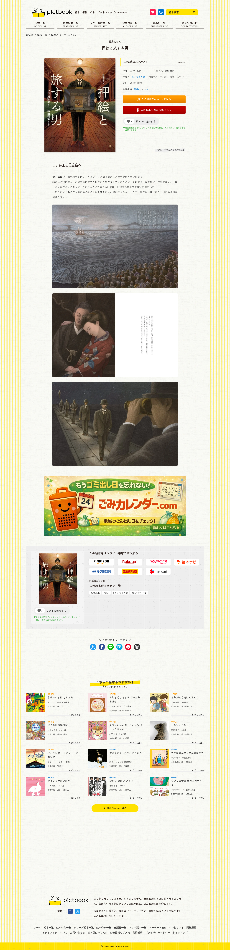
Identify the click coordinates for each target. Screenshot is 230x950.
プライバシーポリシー (157, 932)
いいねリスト (176, 927)
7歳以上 (137, 89)
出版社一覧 (159, 23)
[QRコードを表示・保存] (137, 647)
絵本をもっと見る (117, 808)
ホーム (37, 927)
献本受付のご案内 (97, 932)
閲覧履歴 (191, 927)
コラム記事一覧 (137, 927)
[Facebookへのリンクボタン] (70, 911)
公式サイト (138, 592)
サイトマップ (180, 932)
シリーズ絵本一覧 (100, 23)
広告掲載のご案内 (120, 932)
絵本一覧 (40, 23)
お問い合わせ (189, 23)
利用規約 (138, 932)
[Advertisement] (115, 849)
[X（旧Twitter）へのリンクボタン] (77, 911)
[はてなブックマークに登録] (119, 647)
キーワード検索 (157, 927)
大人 (146, 89)
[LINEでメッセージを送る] (110, 647)
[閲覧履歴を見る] (161, 12)
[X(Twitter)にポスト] (93, 647)
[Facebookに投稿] (102, 647)
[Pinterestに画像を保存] (128, 647)
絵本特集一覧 (70, 23)
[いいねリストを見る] (153, 12)
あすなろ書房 (138, 76)
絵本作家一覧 (129, 23)
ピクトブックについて (54, 932)
